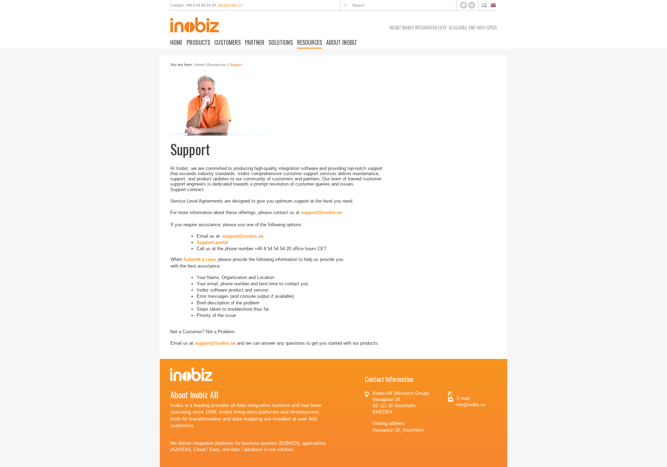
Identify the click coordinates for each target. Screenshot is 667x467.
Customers (227, 42)
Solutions (281, 42)
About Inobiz (341, 42)
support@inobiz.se (321, 212)
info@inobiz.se (230, 5)
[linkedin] (471, 4)
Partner (254, 42)
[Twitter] (464, 4)
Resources (309, 42)
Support (235, 65)
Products (198, 42)
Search (344, 5)
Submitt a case (199, 259)
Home (176, 42)
